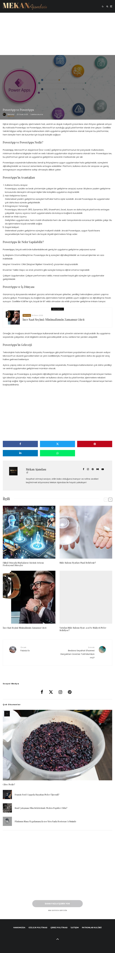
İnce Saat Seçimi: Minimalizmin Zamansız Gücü (53, 319)
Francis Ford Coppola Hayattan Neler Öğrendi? (37, 794)
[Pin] (94, 444)
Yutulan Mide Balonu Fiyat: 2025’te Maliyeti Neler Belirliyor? (83, 629)
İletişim (75, 927)
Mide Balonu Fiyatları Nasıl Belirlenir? (78, 562)
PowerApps (9, 249)
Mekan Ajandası (36, 469)
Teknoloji (10, 114)
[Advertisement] (57, 34)
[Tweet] (57, 444)
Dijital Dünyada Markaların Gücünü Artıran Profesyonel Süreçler (23, 563)
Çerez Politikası (58, 927)
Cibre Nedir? (9, 784)
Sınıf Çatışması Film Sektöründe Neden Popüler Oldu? (41, 808)
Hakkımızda (19, 927)
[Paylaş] (20, 444)
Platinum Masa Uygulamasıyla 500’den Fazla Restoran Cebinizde (45, 821)
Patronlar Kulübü (92, 927)
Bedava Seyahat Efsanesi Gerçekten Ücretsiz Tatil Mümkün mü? (77, 652)
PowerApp (8, 149)
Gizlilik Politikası (37, 927)
